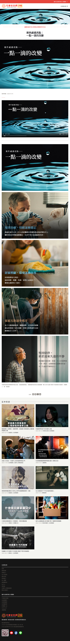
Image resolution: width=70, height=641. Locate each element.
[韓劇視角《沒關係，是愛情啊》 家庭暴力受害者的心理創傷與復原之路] (18, 415)
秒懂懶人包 (15, 523)
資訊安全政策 (11, 619)
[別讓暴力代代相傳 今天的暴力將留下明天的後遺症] (18, 537)
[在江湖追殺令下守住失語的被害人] (52, 477)
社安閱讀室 (15, 432)
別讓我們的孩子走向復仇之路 (44, 429)
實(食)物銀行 (45, 523)
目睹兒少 (11, 523)
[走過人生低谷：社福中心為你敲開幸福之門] (18, 447)
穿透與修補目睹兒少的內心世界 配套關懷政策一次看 (16, 491)
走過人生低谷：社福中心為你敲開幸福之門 (13, 461)
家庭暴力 (10, 432)
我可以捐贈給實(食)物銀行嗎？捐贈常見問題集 (48, 521)
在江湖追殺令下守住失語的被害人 (45, 491)
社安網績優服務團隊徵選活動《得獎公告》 (47, 461)
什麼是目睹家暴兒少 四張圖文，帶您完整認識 (14, 521)
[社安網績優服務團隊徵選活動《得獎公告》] (52, 447)
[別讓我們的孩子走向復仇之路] (52, 415)
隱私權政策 (4, 619)
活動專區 (44, 462)
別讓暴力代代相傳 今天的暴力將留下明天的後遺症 (15, 551)
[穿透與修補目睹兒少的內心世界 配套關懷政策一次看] (18, 477)
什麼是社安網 (45, 430)
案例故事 (44, 492)
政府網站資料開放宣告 (20, 619)
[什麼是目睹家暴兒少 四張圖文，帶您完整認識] (18, 507)
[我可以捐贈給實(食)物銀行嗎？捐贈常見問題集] (52, 507)
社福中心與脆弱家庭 (18, 462)
